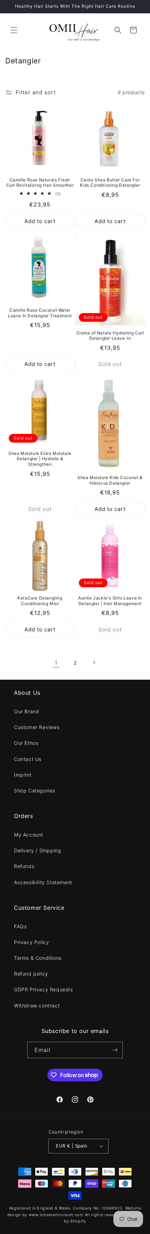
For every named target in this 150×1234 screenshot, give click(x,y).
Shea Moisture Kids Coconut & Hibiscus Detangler (110, 480)
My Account (28, 835)
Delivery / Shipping (37, 850)
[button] (14, 30)
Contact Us (28, 759)
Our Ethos (26, 743)
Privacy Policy (31, 942)
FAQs (20, 926)
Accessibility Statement (43, 882)
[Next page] (94, 662)
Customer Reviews (37, 727)
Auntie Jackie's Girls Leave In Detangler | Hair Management (110, 600)
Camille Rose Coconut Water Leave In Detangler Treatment (40, 312)
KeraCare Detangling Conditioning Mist (39, 600)
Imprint (22, 775)
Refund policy (31, 974)
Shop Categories (34, 790)
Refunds (24, 866)
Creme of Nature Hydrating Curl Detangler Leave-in (110, 335)
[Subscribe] (114, 1050)
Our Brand (26, 711)
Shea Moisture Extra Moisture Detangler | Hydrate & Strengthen (40, 459)
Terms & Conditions (38, 958)
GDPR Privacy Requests (43, 989)
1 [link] (56, 662)
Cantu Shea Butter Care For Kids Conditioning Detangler (110, 182)
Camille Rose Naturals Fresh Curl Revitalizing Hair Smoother (40, 182)
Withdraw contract (37, 1005)
